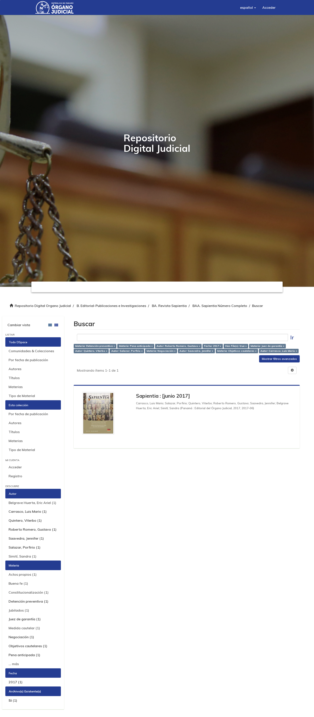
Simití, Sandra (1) (22, 556)
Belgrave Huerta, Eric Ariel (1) (32, 503)
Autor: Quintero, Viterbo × (91, 350)
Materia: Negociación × (161, 350)
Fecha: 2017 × (212, 346)
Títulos (14, 378)
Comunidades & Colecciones (31, 351)
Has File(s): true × (236, 346)
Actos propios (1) (23, 574)
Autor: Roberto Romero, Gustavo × (178, 346)
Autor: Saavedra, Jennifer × (196, 350)
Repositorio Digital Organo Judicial (43, 306)
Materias (16, 387)
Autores (15, 369)
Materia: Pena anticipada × (136, 346)
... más (14, 664)
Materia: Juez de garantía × (267, 346)
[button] (248, 7)
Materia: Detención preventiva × (95, 346)
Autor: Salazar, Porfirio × (127, 350)
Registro (15, 476)
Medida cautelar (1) (24, 628)
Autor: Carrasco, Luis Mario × (278, 350)
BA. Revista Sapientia (169, 306)
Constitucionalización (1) (28, 592)
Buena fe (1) (18, 583)
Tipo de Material (22, 396)
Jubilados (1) (19, 610)
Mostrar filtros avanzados (279, 359)
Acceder (15, 467)
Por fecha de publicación (28, 360)
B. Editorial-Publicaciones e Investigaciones (111, 306)
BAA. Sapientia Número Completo (219, 306)
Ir (292, 337)
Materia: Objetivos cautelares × (237, 350)
